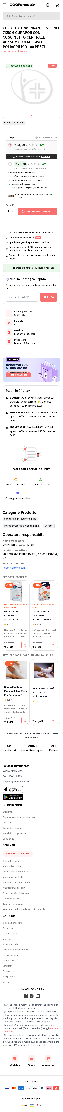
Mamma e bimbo (11, 944)
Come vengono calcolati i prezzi (19, 817)
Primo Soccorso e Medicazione (21, 526)
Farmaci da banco (11, 955)
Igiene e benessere (12, 923)
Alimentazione (10, 933)
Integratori (8, 939)
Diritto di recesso (11, 861)
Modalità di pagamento (14, 833)
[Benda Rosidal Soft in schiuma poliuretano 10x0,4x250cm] (44, 670)
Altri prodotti (9, 976)
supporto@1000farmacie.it (16, 781)
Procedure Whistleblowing (16, 893)
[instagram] (32, 996)
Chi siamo (7, 812)
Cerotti (49, 526)
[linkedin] (38, 996)
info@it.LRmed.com (14, 568)
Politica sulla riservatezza (15, 871)
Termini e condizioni (13, 904)
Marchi (6, 982)
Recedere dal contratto (17, 853)
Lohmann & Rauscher (16, 51)
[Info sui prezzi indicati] (36, 145)
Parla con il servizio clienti (32, 469)
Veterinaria (8, 966)
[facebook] (26, 996)
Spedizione (8, 839)
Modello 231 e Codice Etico (16, 882)
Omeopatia (8, 960)
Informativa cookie (12, 866)
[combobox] (31, 16)
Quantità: (10, 205)
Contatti (7, 822)
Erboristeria (9, 971)
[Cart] (57, 4)
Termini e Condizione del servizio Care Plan (24, 909)
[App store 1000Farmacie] (16, 789)
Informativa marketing (14, 877)
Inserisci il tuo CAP (18, 297)
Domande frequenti (12, 828)
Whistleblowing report (14, 888)
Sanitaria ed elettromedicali (20, 519)
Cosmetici (8, 928)
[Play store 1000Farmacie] (16, 797)
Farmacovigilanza (11, 898)
